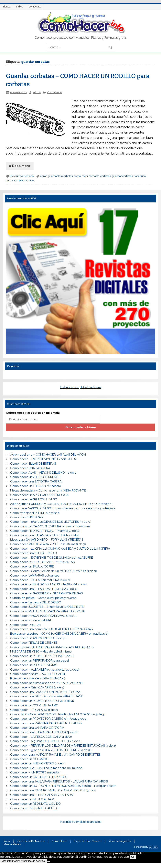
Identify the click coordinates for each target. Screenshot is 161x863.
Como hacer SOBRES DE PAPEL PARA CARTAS (42, 562)
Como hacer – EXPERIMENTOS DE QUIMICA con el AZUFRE (51, 557)
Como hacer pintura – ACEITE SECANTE (38, 674)
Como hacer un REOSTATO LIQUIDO (35, 803)
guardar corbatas (122, 176)
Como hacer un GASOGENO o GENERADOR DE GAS (46, 593)
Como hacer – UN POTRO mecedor (35, 772)
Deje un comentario (22, 176)
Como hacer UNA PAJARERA (30, 468)
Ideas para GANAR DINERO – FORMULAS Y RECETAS (46, 539)
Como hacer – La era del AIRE (31, 620)
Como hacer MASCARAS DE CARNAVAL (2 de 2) (43, 616)
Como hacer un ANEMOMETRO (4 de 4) (37, 763)
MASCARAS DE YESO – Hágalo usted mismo (41, 651)
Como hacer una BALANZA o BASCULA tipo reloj (44, 535)
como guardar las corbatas (56, 176)
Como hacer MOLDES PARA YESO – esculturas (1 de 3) (48, 544)
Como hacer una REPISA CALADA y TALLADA (41, 795)
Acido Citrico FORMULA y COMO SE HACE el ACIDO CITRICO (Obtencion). (61, 504)
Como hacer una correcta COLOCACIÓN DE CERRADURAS (51, 629)
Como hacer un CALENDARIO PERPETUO (39, 777)
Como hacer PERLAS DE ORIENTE (33, 642)
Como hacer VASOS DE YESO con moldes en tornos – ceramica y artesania (62, 508)
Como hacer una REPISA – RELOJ (33, 553)
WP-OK (153, 846)
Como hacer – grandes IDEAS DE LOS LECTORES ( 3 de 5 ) (50, 521)
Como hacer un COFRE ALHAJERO (34, 705)
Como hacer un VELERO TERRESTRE (35, 477)
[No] (48, 861)
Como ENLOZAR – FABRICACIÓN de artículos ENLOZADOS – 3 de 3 (57, 714)
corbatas (105, 176)
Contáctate (35, 6)
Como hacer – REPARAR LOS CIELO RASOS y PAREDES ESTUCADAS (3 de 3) (63, 745)
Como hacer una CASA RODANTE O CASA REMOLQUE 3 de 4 (53, 790)
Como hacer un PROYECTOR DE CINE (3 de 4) (42, 701)
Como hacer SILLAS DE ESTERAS (33, 463)
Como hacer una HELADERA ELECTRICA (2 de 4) (43, 589)
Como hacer (54, 92)
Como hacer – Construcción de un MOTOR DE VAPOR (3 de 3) (53, 571)
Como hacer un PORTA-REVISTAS (33, 665)
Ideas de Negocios (120, 841)
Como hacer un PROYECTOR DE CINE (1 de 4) (42, 656)
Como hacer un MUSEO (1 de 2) (32, 799)
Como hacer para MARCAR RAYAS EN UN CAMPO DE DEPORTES (55, 754)
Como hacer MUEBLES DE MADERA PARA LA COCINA (47, 611)
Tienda (7, 6)
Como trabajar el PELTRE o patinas (34, 513)
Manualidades (12, 844)
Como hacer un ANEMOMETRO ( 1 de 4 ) (38, 638)
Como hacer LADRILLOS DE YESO (33, 499)
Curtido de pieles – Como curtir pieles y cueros (43, 598)
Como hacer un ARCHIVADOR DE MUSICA (39, 495)
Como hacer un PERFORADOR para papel (39, 660)
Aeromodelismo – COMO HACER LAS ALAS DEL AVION (48, 454)
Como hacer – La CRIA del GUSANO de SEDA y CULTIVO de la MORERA (60, 548)
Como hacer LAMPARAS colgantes (34, 575)
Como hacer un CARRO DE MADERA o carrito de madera (50, 526)
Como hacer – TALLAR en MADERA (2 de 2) (40, 580)
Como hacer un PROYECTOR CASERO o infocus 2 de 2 (48, 718)
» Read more (19, 166)
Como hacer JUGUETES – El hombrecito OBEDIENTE (47, 607)
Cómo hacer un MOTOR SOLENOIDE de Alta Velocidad (48, 584)
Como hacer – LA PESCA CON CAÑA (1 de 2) (41, 737)
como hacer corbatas (86, 176)
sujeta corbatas (25, 180)
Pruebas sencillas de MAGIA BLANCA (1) (37, 678)
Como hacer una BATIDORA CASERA (35, 481)
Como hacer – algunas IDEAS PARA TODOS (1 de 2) (45, 741)
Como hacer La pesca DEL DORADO (35, 602)
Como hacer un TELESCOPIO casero (35, 486)
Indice (19, 6)
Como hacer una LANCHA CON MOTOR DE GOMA (45, 692)
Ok (132, 856)
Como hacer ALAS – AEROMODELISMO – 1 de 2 (43, 472)
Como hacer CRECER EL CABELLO (34, 808)
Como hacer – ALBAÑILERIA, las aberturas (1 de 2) (44, 669)
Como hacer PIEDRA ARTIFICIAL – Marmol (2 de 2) (44, 531)
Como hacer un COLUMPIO (29, 759)
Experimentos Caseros (87, 841)
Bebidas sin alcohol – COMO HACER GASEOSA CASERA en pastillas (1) (59, 633)
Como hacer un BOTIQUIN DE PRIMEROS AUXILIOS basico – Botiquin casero (63, 786)
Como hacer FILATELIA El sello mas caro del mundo (46, 768)
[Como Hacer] (80, 32)
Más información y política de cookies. (24, 860)
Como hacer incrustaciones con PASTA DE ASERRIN (46, 683)
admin (37, 92)
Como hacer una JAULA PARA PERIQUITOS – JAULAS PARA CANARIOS (59, 781)
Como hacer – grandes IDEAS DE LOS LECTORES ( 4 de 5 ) (50, 750)
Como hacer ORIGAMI (25, 625)
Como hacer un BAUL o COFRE (32, 566)
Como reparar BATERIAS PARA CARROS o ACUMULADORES (51, 647)
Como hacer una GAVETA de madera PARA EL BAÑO (46, 696)
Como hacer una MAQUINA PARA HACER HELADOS (45, 723)
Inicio (7, 841)
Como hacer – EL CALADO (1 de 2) (34, 710)
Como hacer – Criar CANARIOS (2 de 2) (37, 687)
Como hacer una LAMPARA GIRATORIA (37, 727)
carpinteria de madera (30, 841)
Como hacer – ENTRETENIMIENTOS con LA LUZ (43, 459)
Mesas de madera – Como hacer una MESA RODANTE (48, 490)
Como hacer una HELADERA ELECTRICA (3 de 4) (43, 732)
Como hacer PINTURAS (26, 517)
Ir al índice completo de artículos (80, 387)
